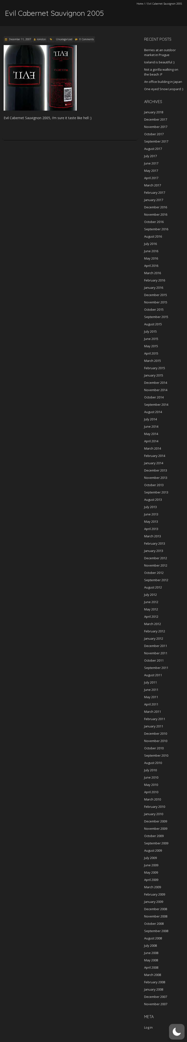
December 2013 (155, 470)
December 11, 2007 (19, 39)
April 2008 (151, 967)
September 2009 (156, 843)
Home (140, 3)
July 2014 (150, 419)
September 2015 (156, 317)
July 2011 (150, 682)
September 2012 (156, 580)
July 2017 (150, 156)
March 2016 (152, 273)
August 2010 (153, 763)
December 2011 (155, 646)
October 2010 (154, 748)
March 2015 (152, 360)
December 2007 (155, 996)
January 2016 (153, 287)
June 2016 (151, 251)
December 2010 (155, 733)
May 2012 (151, 609)
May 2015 (151, 346)
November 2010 (155, 741)
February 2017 (154, 192)
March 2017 (152, 185)
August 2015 (153, 324)
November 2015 (155, 302)
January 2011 (153, 726)
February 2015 (154, 368)
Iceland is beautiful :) (159, 62)
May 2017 (151, 170)
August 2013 (153, 499)
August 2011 (153, 675)
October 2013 (154, 485)
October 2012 (154, 572)
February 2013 (154, 543)
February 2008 (154, 982)
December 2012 (155, 558)
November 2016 (155, 214)
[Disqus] (70, 211)
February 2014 (154, 455)
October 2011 (154, 660)
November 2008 (155, 916)
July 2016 (150, 243)
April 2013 (151, 529)
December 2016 (155, 207)
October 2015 (154, 309)
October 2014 (154, 397)
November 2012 (155, 565)
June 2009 (151, 865)
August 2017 (153, 148)
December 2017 (155, 119)
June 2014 (151, 426)
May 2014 (151, 434)
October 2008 (154, 923)
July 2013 (150, 507)
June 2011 (151, 689)
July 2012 (150, 594)
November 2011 (155, 653)
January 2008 (153, 989)
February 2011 (154, 719)
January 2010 (153, 814)
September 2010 (156, 755)
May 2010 (151, 784)
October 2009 (154, 836)
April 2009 (151, 880)
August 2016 (153, 236)
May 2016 (151, 258)
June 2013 (151, 514)
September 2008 (156, 931)
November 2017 (155, 127)
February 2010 (154, 806)
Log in (148, 1027)
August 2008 (153, 938)
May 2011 (151, 697)
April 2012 (151, 616)
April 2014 (151, 441)
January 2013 (153, 551)
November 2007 (155, 1004)
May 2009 (151, 872)
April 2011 (151, 704)
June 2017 (151, 163)
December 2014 (155, 382)
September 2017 (156, 141)
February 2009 (154, 894)
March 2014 (152, 448)
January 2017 (153, 200)
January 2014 (153, 463)
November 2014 (155, 390)
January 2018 (153, 112)
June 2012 (151, 602)
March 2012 (152, 624)
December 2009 (155, 821)
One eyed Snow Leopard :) (163, 89)
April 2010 (151, 792)
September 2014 (156, 404)
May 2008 (151, 960)
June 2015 (151, 339)
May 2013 (151, 521)
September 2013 (156, 492)
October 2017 (154, 134)
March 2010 (152, 799)
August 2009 (153, 850)
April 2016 (151, 265)
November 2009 (155, 828)
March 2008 (152, 975)
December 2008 (155, 909)
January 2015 (153, 375)
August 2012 (153, 587)
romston (41, 39)
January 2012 (153, 638)
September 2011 (156, 668)
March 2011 (152, 711)
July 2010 (150, 770)
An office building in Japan (163, 81)
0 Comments (86, 39)
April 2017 (151, 178)
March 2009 (152, 887)
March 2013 (152, 536)
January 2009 (153, 901)
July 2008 (150, 945)
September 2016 (156, 229)
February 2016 (154, 280)
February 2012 (154, 631)
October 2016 (154, 222)
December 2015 (155, 295)
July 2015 (150, 331)
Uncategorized (64, 39)
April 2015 (151, 353)
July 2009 (150, 858)
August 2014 (153, 412)
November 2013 (155, 477)
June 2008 (151, 953)
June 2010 (151, 777)
